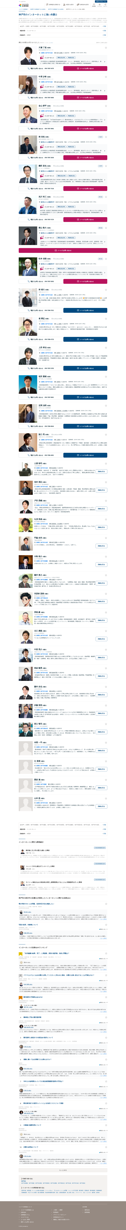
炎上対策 (69, 1192)
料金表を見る (71, 57)
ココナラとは (25, 1217)
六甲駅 (52, 784)
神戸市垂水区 (44, 598)
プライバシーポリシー (59, 1214)
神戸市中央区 (49, 53)
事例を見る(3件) (61, 57)
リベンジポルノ (49, 1190)
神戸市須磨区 (44, 579)
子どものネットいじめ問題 (60, 1190)
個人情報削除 (41, 1192)
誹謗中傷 (23, 1190)
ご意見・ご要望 (57, 1210)
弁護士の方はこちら (101, 1)
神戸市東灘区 (44, 561)
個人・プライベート (77, 1192)
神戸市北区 (68, 1183)
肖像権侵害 (24, 1192)
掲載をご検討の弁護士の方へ (61, 1219)
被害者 (93, 1192)
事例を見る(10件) (62, 175)
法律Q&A (23, 1212)
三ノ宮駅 (59, 295)
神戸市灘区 (44, 784)
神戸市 (43, 142)
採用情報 (87, 1212)
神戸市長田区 (46, 1183)
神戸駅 (53, 635)
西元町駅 (59, 111)
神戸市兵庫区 (38, 1183)
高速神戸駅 (54, 672)
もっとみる (63, 1170)
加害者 (97, 1192)
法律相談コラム (25, 1214)
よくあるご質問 (25, 1219)
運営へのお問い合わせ (27, 1222)
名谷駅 (53, 579)
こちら (51, 42)
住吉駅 (53, 765)
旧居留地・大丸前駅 (62, 410)
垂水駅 (53, 728)
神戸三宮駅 (59, 52)
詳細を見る (101, 471)
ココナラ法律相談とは (27, 1210)
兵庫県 (42, 53)
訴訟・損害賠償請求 (61, 1192)
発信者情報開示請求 (50, 1192)
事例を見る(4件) (61, 115)
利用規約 (55, 1212)
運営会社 (87, 1210)
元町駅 (58, 352)
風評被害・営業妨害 (84, 1190)
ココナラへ (23, 1)
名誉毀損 (29, 1190)
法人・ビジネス (87, 1192)
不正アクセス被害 (32, 1192)
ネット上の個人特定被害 (38, 1190)
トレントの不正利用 (73, 1190)
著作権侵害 (92, 1190)
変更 (104, 26)
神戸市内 (23, 1181)
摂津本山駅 (54, 561)
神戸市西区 (82, 1183)
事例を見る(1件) (61, 237)
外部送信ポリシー (58, 1217)
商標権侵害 (99, 1190)
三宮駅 (58, 439)
